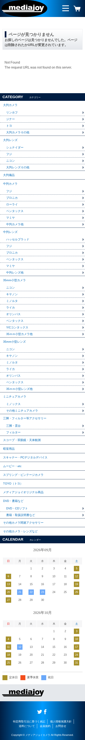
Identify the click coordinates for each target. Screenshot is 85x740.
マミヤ (10, 217)
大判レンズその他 (17, 167)
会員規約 (45, 726)
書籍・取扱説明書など (20, 515)
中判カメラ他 (15, 224)
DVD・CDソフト (17, 508)
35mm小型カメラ (14, 280)
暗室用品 (9, 448)
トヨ (9, 125)
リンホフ (12, 112)
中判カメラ (10, 183)
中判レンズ (10, 232)
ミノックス (13, 404)
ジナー (10, 119)
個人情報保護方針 (61, 721)
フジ (9, 154)
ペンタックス (15, 211)
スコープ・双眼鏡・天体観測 (22, 440)
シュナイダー (15, 147)
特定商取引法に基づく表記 (29, 721)
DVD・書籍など (13, 501)
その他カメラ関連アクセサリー (23, 522)
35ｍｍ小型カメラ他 (19, 334)
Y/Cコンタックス (17, 327)
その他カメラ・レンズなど (20, 531)
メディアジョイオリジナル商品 (23, 492)
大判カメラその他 (17, 132)
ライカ (10, 307)
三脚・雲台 (13, 425)
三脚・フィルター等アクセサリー (24, 418)
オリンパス (13, 314)
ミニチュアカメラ (14, 396)
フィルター (13, 432)
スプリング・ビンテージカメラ (23, 474)
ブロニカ (12, 197)
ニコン (10, 160)
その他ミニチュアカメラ (22, 410)
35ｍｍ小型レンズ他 (19, 388)
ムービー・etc (12, 466)
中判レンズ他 (15, 272)
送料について (27, 726)
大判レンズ (10, 140)
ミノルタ (12, 301)
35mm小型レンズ (14, 341)
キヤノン (12, 294)
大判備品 (9, 175)
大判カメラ (10, 105)
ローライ (12, 204)
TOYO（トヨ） (13, 483)
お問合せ (60, 726)
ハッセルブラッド (17, 239)
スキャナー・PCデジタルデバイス (25, 457)
